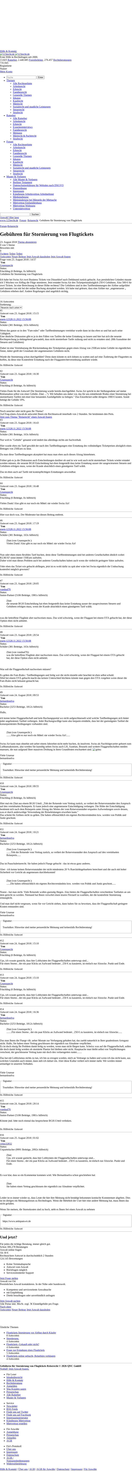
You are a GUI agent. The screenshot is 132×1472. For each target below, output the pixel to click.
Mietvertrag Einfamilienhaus (27, 202)
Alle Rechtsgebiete (22, 83)
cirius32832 (6, 1143)
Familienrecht (20, 92)
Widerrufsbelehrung (16, 1463)
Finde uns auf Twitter (17, 1412)
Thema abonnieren (27, 242)
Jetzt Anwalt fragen (61, 256)
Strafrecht (18, 112)
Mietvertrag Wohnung (24, 205)
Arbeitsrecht (19, 86)
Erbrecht (17, 89)
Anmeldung (12, 1432)
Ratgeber (12, 60)
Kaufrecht (18, 100)
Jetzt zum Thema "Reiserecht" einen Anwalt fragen (26, 417)
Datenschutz (12, 1455)
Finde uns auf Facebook (18, 1414)
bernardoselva (7, 701)
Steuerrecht (18, 109)
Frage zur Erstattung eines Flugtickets (25, 1350)
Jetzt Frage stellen (9, 1278)
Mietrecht (18, 103)
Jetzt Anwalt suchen (10, 1301)
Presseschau (12, 1391)
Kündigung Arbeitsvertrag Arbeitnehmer (33, 194)
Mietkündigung (20, 197)
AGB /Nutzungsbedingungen (17, 1459)
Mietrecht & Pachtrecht (24, 135)
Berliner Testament (22, 182)
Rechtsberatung (14, 1383)
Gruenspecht (6, 265)
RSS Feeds (12, 1409)
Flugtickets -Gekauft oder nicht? (22, 1344)
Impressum (18, 191)
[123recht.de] (15, 54)
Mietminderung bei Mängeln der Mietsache (35, 199)
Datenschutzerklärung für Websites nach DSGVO (38, 185)
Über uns (11, 1449)
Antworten (5, 256)
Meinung (17, 133)
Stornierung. (12, 1338)
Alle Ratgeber (20, 118)
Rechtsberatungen (62, 60)
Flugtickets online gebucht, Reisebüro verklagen (30, 1356)
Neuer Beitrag (19, 256)
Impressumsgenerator (17, 1417)
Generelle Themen (22, 95)
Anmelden (11, 1386)
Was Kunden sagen (16, 1389)
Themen (10, 80)
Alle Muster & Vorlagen (25, 179)
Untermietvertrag (21, 208)
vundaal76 (5, 589)
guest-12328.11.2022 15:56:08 (15, 319)
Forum (9, 141)
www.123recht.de (9, 220)
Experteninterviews (23, 127)
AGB (9, 1440)
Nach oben (5, 1306)
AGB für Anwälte (46, 1469)
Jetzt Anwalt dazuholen (38, 256)
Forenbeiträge (36, 60)
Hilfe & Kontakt (8, 51)
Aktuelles (11, 1437)
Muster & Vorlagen (16, 176)
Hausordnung (20, 188)
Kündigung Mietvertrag (18, 1420)
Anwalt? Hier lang (9, 217)
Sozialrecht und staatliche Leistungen (32, 106)
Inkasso (17, 98)
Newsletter (11, 1406)
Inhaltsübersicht (14, 1377)
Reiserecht (33, 220)
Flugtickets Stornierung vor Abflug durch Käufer (31, 1332)
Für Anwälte (90, 1469)
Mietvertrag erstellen (16, 1423)
